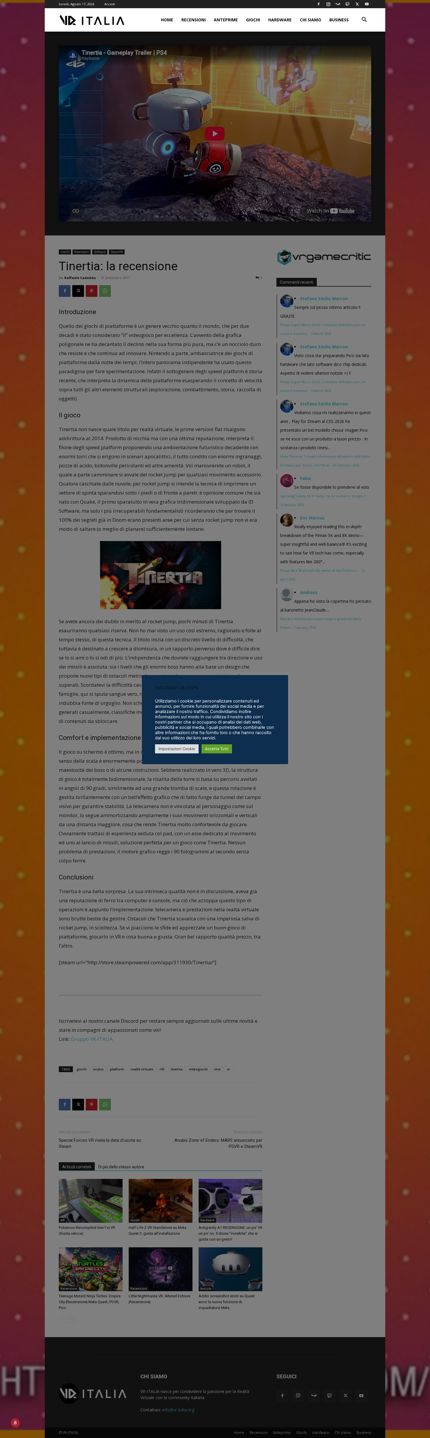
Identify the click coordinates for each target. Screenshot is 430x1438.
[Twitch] (347, 4)
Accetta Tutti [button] (216, 748)
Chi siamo (310, 20)
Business (339, 20)
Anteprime (226, 20)
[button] (364, 20)
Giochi (253, 20)
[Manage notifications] (15, 1422)
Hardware (280, 20)
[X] (357, 4)
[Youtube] (366, 4)
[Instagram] (328, 4)
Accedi (109, 4)
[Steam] (337, 4)
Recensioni (193, 20)
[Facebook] (318, 4)
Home (167, 20)
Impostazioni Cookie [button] (177, 748)
